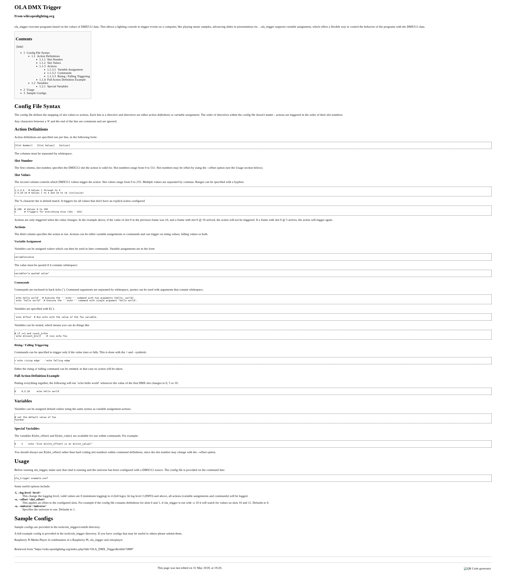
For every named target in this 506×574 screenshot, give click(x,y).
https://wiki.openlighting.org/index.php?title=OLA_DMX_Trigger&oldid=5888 (83, 549)
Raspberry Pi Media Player (30, 539)
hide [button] (19, 46)
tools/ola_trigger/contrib (73, 527)
